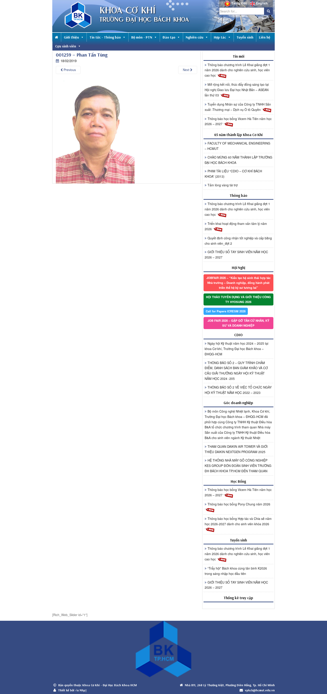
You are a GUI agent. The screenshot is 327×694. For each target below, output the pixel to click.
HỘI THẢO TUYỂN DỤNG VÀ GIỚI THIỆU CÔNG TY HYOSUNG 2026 (238, 299)
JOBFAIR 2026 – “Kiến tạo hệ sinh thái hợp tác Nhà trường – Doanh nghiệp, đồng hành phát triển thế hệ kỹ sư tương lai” (238, 283)
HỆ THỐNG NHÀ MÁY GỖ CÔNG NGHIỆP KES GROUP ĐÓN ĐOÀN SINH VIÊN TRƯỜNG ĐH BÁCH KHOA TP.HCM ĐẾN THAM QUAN (238, 465)
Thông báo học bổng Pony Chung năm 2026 (239, 504)
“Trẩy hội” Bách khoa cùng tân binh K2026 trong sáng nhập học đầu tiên (236, 571)
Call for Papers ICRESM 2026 (226, 311)
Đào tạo (169, 37)
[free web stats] (238, 605)
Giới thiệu (71, 37)
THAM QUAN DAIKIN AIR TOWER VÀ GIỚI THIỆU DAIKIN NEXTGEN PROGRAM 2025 (236, 449)
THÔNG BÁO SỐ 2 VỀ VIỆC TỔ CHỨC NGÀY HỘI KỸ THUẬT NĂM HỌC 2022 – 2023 (238, 390)
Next (186, 69)
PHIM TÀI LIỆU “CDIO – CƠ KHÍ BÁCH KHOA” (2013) (233, 174)
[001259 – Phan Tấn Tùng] (95, 130)
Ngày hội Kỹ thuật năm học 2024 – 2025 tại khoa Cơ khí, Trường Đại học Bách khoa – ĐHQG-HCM (236, 348)
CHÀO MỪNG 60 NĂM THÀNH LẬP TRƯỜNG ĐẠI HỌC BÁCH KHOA (238, 160)
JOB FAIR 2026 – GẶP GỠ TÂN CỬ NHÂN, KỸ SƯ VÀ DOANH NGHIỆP (238, 323)
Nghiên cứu (194, 37)
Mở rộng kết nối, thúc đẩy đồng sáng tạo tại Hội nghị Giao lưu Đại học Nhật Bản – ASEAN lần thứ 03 (237, 89)
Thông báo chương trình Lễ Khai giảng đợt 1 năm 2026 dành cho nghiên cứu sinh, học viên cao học (237, 70)
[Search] (268, 11)
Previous (69, 69)
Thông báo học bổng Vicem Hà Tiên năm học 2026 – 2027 (238, 121)
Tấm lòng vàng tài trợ (223, 185)
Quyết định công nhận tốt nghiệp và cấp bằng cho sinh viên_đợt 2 (238, 241)
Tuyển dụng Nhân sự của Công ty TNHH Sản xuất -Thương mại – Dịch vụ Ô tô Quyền (238, 107)
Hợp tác (220, 37)
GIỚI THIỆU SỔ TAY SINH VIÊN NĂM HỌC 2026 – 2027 (236, 254)
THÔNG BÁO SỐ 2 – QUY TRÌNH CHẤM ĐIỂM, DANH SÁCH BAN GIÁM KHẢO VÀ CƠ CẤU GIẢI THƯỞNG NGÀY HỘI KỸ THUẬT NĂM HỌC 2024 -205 (236, 370)
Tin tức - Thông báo (105, 37)
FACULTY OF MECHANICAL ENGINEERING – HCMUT (237, 146)
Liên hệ (264, 37)
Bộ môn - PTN (141, 37)
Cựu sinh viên (65, 46)
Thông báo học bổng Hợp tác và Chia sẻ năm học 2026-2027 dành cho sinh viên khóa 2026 (238, 521)
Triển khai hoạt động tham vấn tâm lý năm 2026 (236, 226)
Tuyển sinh (244, 37)
